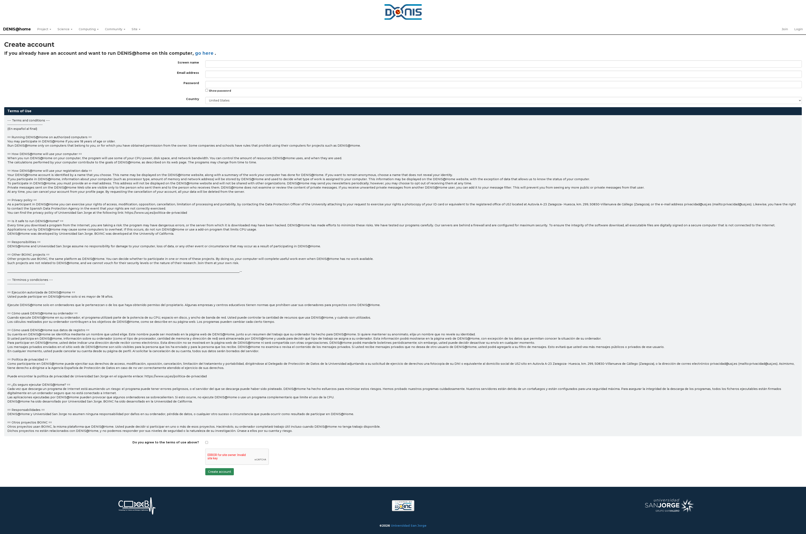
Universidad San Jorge (409, 525)
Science (64, 29)
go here (205, 53)
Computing (88, 29)
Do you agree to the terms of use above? (165, 442)
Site (135, 29)
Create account (219, 472)
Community (114, 29)
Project (43, 29)
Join (785, 29)
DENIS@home (17, 29)
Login (798, 29)
